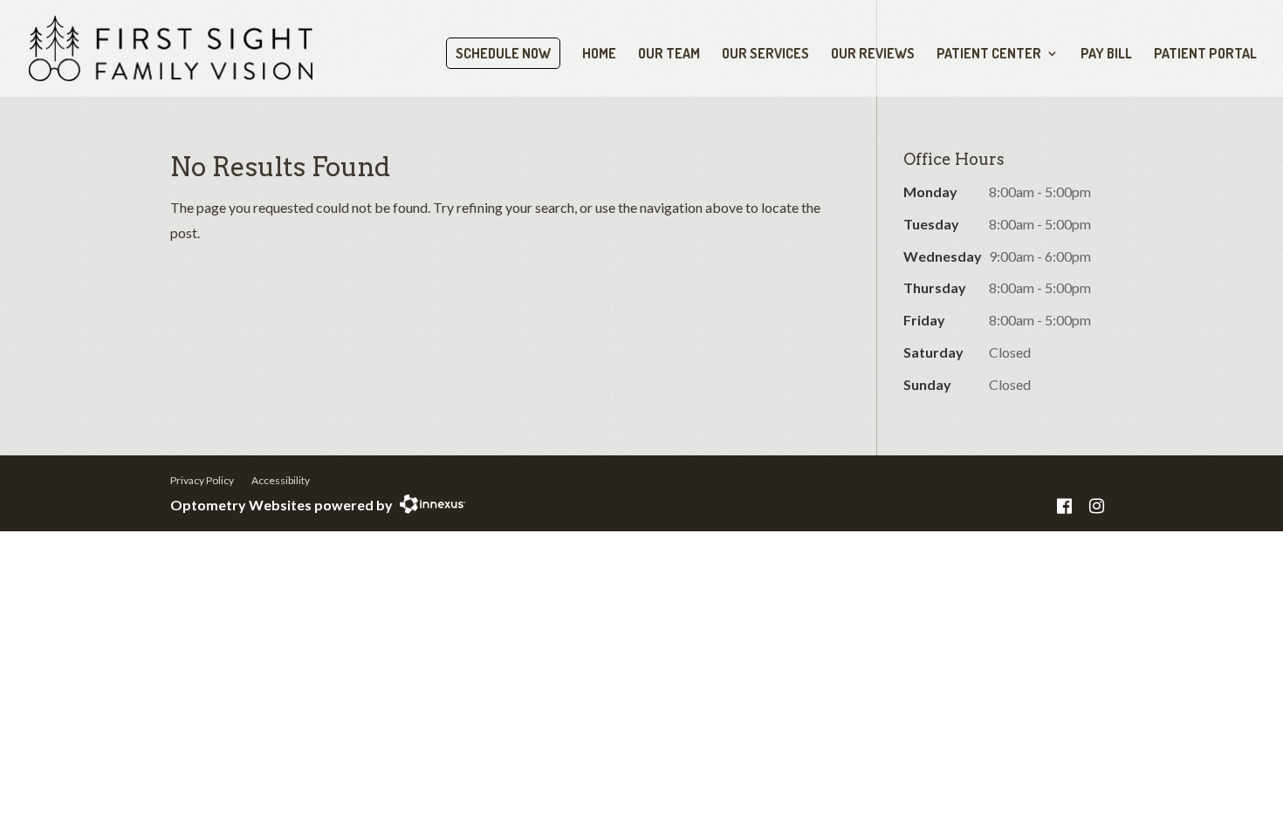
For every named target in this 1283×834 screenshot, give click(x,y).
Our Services (765, 54)
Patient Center (989, 54)
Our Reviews (873, 54)
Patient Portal (1205, 54)
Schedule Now (503, 53)
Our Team (669, 54)
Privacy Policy (202, 480)
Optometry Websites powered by (281, 504)
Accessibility (280, 480)
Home (599, 54)
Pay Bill (1106, 54)
